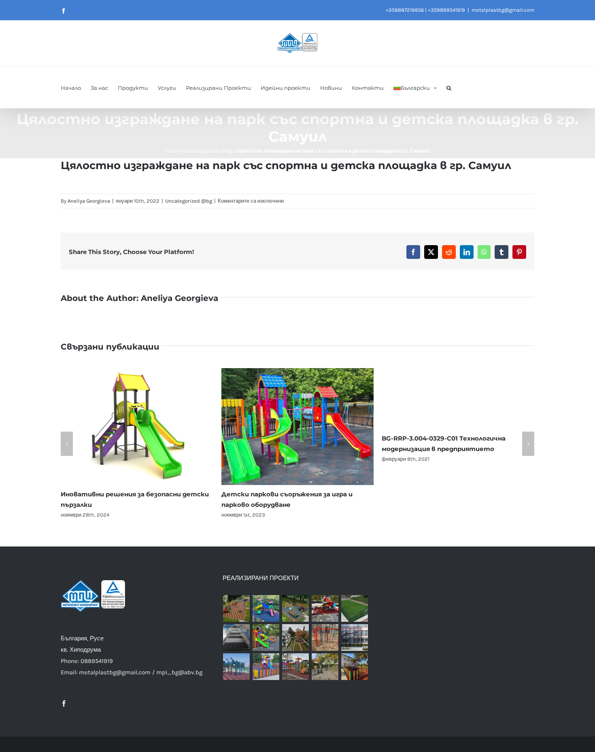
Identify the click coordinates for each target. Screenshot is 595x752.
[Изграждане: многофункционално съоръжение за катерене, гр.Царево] (355, 637)
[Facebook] (64, 703)
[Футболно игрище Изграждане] (355, 608)
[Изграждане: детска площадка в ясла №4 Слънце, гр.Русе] (296, 608)
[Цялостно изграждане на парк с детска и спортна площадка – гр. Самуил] (237, 666)
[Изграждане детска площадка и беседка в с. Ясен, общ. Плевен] (355, 666)
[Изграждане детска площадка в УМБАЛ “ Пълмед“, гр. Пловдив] (325, 608)
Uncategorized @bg (208, 151)
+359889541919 (446, 10)
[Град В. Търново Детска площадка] (266, 637)
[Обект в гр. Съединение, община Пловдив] (296, 666)
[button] (448, 87)
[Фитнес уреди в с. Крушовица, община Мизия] (325, 666)
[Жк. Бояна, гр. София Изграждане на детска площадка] (296, 637)
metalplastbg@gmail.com (503, 10)
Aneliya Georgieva (89, 201)
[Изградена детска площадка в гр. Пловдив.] (266, 608)
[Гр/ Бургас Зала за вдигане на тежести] (237, 637)
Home (173, 151)
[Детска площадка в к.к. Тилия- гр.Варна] (325, 637)
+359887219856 (405, 10)
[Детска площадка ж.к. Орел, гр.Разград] (266, 666)
